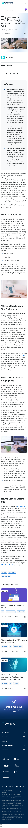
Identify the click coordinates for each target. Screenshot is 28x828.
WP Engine (9, 57)
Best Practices (9, 10)
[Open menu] (25, 3)
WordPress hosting (8, 565)
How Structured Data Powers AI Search (12, 606)
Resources (5, 749)
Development (6, 576)
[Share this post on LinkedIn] (14, 73)
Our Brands (5, 754)
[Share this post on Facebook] (6, 73)
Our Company (5, 732)
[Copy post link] (2, 73)
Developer (12, 572)
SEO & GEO (21, 612)
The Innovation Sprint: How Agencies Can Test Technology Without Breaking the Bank (12, 677)
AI (2, 612)
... (1, 10)
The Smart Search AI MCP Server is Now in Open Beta (14, 641)
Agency (4, 646)
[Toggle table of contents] (26, 66)
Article (4, 572)
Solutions (4, 741)
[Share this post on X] (10, 73)
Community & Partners (8, 745)
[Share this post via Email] (17, 73)
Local (23, 355)
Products (4, 736)
